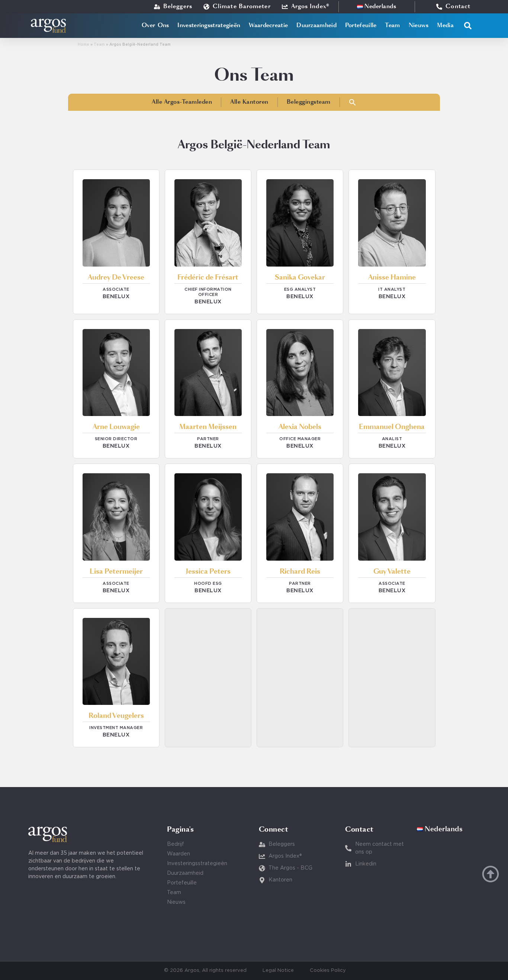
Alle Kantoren (249, 102)
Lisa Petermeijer (116, 571)
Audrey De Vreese (116, 277)
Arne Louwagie (116, 427)
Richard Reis (300, 571)
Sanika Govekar (300, 277)
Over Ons (155, 25)
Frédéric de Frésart (207, 277)
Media (445, 25)
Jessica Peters (208, 571)
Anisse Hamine (392, 277)
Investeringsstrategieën (208, 25)
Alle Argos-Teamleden (182, 102)
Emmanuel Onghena (392, 427)
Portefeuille (361, 25)
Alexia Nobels (300, 427)
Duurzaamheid (316, 25)
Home (83, 44)
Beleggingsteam (309, 102)
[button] (467, 25)
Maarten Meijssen (208, 427)
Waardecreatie (268, 25)
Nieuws (419, 25)
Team (392, 25)
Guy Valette (392, 571)
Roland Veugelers (116, 716)
